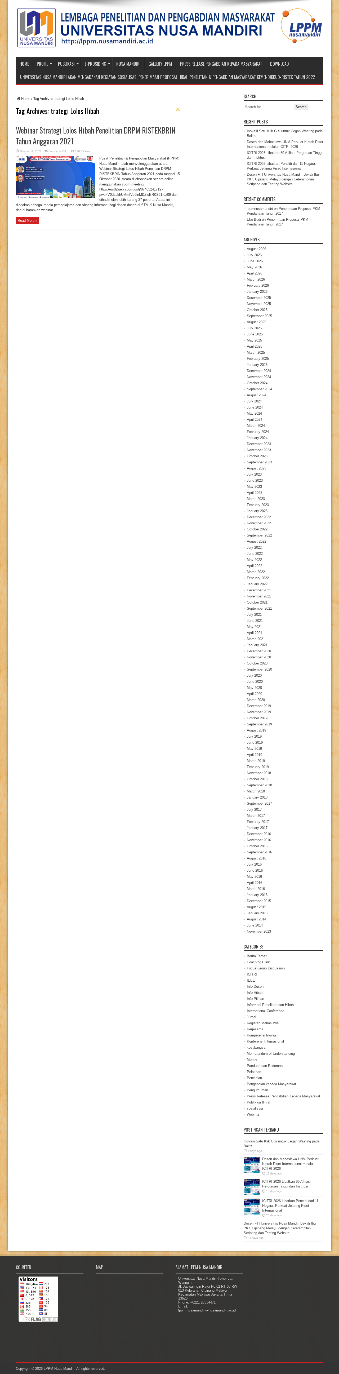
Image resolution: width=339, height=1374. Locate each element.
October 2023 (257, 456)
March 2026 (256, 279)
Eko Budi (254, 219)
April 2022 (254, 566)
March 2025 (256, 352)
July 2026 (254, 255)
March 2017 (256, 816)
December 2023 (259, 444)
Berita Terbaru (257, 956)
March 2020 (256, 700)
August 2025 (256, 322)
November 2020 (259, 657)
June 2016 (255, 870)
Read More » (27, 221)
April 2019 (254, 755)
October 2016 (257, 846)
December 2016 (259, 834)
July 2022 (254, 547)
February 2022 (258, 578)
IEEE (251, 980)
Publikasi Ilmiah (259, 1102)
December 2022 (259, 517)
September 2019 (259, 724)
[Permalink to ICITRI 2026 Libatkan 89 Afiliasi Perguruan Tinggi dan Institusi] (252, 1194)
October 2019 (257, 718)
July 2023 (254, 474)
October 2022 (257, 529)
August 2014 (256, 919)
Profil (42, 64)
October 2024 (257, 383)
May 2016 (254, 877)
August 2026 (256, 249)
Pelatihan (254, 1072)
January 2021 (257, 645)
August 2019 (256, 730)
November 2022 (259, 523)
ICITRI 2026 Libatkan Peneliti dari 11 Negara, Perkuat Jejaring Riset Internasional (290, 1205)
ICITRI (252, 974)
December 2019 (259, 706)
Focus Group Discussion (266, 968)
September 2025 (259, 316)
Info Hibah (254, 993)
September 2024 (259, 389)
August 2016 (256, 858)
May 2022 (254, 560)
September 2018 (259, 785)
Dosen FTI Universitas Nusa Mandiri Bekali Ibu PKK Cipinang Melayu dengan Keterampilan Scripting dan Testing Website (283, 179)
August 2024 (256, 395)
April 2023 (254, 493)
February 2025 (258, 359)
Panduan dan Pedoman (265, 1066)
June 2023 (255, 480)
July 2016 (254, 864)
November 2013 (259, 931)
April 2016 (254, 883)
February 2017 (258, 822)
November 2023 (259, 450)
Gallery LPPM (160, 64)
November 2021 (259, 596)
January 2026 (257, 292)
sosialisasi (255, 1108)
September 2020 (259, 669)
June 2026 (255, 261)
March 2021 (256, 639)
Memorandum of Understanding (271, 1054)
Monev (252, 1060)
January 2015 (257, 913)
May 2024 (254, 413)
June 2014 (255, 925)
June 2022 (255, 554)
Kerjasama (255, 1029)
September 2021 (259, 608)
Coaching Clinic (259, 962)
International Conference (265, 1011)
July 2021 (254, 615)
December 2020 (259, 651)
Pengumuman (257, 1090)
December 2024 (259, 371)
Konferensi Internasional (265, 1041)
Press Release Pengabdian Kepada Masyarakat (221, 64)
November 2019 (259, 712)
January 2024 (257, 438)
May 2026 (254, 267)
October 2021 (257, 602)
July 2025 (254, 328)
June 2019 (255, 742)
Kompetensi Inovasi (262, 1035)
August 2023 (256, 468)
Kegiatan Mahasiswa (263, 1023)
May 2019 (254, 749)
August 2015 (256, 907)
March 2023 (256, 499)
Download (279, 64)
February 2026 (258, 285)
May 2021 (254, 627)
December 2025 (259, 298)
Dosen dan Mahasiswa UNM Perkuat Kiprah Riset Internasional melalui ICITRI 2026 (290, 1164)
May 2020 (254, 688)
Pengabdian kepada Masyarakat (271, 1084)
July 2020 (254, 675)
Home (24, 64)
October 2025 (257, 310)
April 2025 (254, 346)
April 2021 (254, 633)
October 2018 (257, 779)
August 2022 (256, 541)
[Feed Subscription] (178, 109)
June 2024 (255, 407)
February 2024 (258, 432)
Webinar (253, 1114)
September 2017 (259, 803)
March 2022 (256, 572)
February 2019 (258, 767)
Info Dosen (255, 987)
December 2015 (259, 901)
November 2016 (259, 840)
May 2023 (254, 487)
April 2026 (254, 273)
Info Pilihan (255, 999)
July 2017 (254, 810)
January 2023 (257, 511)
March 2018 (256, 791)
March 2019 (256, 761)
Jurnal (251, 1017)
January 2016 (257, 895)
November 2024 (259, 377)
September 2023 (259, 462)
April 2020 (254, 694)
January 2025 (257, 365)
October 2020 (257, 663)
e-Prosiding (95, 64)
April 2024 (254, 420)
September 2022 (259, 535)
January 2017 (257, 828)
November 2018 (259, 773)
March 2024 (256, 426)
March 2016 (256, 889)
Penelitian (254, 1078)
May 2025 (254, 340)
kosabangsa (256, 1047)
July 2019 (254, 736)
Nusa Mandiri (128, 64)
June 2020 (255, 682)
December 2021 (259, 590)
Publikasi (66, 64)
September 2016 (259, 852)
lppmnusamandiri (260, 209)
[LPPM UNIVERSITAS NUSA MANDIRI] (169, 44)
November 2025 (259, 304)
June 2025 (255, 334)
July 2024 (254, 401)
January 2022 (257, 584)
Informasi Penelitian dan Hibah (270, 1005)
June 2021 (255, 621)
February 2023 (258, 505)
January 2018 (257, 797)
